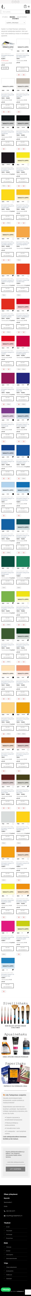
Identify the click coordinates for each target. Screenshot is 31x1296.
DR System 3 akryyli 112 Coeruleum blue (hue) (22, 499)
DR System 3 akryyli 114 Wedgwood (7, 499)
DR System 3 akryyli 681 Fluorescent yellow (7, 901)
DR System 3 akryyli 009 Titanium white (7, 95)
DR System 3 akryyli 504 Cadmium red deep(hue (22, 315)
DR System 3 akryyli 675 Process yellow (7, 206)
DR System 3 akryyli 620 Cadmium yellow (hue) (22, 206)
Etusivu (5, 17)
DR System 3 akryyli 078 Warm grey (22, 95)
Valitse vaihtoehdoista (22, 69)
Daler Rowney (22, 17)
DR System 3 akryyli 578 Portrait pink (22, 682)
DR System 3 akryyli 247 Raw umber (22, 791)
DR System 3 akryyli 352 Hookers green (22, 645)
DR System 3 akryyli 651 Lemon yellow (22, 169)
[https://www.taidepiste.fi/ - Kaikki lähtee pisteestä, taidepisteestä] (6, 7)
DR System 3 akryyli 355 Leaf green (7, 608)
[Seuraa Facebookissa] (13, 2)
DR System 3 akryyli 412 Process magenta (22, 353)
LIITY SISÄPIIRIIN (15, 1169)
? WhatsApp (6, 1289)
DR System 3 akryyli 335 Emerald (22, 573)
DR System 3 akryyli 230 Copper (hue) (22, 863)
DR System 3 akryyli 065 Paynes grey (7, 132)
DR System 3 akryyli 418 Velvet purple (7, 425)
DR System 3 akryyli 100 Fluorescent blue (7, 975)
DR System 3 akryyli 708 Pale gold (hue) (22, 828)
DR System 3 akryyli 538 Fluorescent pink (7, 938)
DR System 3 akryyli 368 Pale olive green (22, 608)
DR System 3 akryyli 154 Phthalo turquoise (22, 536)
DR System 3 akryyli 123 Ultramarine (7, 462)
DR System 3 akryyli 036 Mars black (22, 132)
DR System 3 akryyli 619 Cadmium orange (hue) (7, 280)
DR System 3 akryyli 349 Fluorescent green (22, 938)
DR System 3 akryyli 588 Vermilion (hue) (22, 280)
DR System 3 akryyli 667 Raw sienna (7, 754)
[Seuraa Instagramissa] (15, 2)
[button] (25, 6)
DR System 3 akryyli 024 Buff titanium (7, 682)
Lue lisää (5, 68)
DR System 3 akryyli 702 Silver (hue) (7, 828)
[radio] (19, 75)
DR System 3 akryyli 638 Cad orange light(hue (22, 243)
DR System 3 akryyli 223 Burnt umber (7, 791)
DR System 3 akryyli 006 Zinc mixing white (22, 56)
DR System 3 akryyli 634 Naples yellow (7, 719)
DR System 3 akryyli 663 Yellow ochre (22, 719)
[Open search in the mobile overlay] (15, 12)
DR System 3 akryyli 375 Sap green (7, 645)
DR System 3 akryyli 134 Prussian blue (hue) (22, 425)
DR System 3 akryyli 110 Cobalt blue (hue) (22, 462)
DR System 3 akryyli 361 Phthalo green (7, 573)
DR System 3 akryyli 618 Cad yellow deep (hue (7, 243)
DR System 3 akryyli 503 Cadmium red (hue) (7, 315)
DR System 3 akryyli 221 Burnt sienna (22, 754)
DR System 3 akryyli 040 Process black (7, 169)
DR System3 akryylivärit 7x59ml (7, 56)
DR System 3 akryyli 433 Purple (7, 390)
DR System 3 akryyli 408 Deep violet (22, 390)
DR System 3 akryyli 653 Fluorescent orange (22, 901)
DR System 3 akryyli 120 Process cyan (7, 536)
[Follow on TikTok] (18, 2)
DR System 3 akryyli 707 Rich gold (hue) (7, 863)
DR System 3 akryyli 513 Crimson (7, 353)
